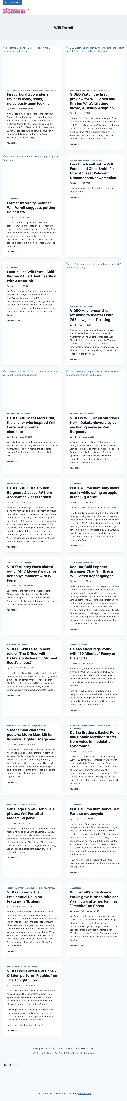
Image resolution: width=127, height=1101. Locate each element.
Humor (73, 645)
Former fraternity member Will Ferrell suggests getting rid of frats (31, 207)
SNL (40, 888)
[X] (10, 1065)
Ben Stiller (12, 90)
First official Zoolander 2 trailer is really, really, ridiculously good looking (28, 99)
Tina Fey (31, 726)
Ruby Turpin (14, 502)
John (74, 183)
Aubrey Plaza (13, 563)
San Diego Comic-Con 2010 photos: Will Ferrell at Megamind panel (30, 813)
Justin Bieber (24, 90)
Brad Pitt (11, 726)
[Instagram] (15, 1065)
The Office (11, 645)
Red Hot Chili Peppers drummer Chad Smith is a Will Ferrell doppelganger (91, 571)
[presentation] (32, 65)
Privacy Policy (12, 2)
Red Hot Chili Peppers (79, 160)
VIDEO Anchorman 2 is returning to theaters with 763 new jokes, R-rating (91, 315)
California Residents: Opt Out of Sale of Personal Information (63, 1053)
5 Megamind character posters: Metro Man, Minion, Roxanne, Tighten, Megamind (31, 734)
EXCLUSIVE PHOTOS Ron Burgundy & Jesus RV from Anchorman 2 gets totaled (29, 492)
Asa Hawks (13, 744)
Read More (13, 143)
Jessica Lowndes (77, 90)
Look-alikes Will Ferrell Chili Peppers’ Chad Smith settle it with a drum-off (32, 276)
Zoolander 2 (50, 90)
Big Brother (75, 726)
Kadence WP (84, 1093)
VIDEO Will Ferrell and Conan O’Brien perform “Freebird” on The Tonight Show (32, 975)
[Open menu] (121, 10)
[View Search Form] (29, 10)
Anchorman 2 (76, 306)
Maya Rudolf (32, 888)
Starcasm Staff (15, 586)
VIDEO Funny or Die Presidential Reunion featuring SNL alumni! (25, 896)
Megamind (21, 726)
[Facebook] (5, 1065)
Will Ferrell (37, 90)
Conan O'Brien (13, 967)
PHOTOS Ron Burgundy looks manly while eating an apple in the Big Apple (94, 492)
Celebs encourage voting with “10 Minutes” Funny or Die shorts (92, 653)
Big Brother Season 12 (92, 726)
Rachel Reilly (110, 726)
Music (23, 967)
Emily (74, 113)
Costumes (11, 805)
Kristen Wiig (92, 90)
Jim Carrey (19, 888)
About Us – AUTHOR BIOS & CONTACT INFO (71, 1048)
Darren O (13, 109)
